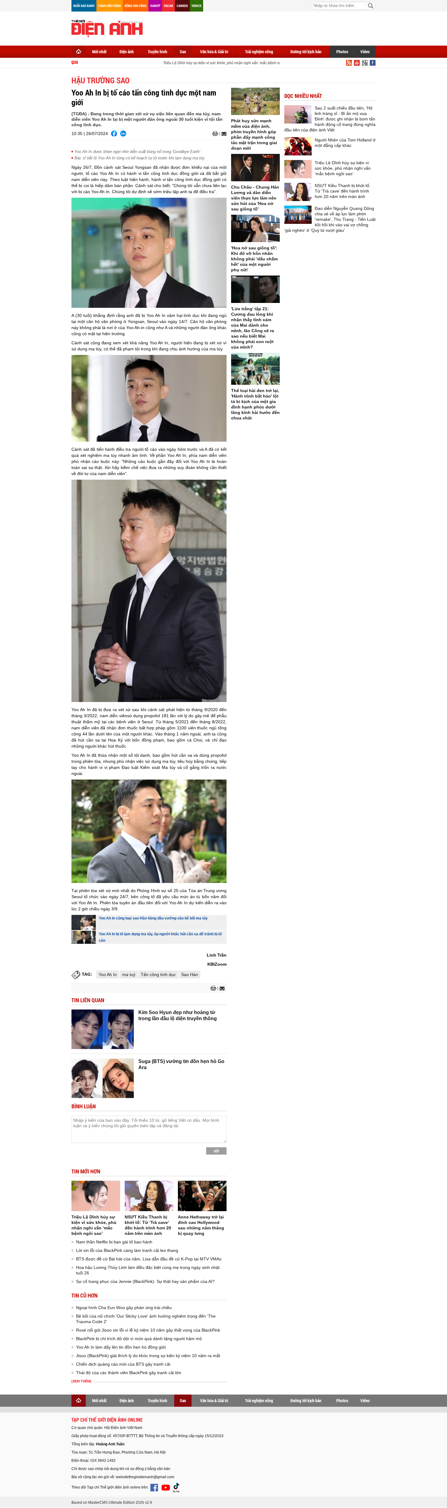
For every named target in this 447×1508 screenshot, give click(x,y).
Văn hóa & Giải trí (214, 51)
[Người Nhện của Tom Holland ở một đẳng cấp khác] (298, 146)
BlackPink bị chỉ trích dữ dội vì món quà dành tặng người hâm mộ (139, 1338)
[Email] (223, 134)
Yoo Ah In (108, 974)
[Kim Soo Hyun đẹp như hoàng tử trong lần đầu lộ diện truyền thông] (102, 1029)
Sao (183, 51)
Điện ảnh (127, 51)
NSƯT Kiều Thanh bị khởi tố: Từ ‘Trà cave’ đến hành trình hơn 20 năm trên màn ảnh (342, 191)
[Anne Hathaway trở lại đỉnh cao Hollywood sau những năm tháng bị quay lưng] (202, 1196)
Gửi (216, 1150)
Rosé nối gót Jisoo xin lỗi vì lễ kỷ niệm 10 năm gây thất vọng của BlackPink (148, 1330)
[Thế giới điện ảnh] (107, 28)
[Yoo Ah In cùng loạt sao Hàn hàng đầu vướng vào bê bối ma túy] (83, 922)
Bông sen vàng (136, 5)
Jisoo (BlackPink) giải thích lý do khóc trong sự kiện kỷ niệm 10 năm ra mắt (148, 1355)
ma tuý (128, 974)
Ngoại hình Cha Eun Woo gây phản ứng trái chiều (124, 1307)
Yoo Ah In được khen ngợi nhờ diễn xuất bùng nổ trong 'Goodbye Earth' (137, 151)
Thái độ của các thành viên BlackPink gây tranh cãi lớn (128, 1372)
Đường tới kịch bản (305, 51)
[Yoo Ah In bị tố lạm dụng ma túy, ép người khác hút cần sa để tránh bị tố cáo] (83, 937)
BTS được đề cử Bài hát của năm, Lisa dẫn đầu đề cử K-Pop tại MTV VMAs (148, 1258)
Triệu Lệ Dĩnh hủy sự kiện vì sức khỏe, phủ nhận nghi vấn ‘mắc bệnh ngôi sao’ (217, 63)
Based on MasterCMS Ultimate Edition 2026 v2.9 (111, 1502)
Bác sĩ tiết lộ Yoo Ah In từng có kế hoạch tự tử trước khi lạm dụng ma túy (139, 158)
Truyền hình (157, 51)
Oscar (168, 5)
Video (365, 51)
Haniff (155, 5)
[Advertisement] (265, 27)
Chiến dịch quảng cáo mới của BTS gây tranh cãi (123, 1364)
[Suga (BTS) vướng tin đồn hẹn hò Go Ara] (102, 1078)
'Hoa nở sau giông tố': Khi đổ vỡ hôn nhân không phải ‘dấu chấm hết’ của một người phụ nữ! (254, 258)
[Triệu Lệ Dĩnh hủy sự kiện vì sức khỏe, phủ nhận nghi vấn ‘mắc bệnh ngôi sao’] (95, 1196)
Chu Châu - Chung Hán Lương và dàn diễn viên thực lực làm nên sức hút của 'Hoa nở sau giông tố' (255, 198)
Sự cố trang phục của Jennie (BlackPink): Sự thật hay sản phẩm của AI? (145, 1281)
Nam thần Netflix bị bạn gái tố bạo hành (114, 1241)
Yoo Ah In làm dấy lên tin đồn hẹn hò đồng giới (121, 1347)
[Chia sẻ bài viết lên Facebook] (114, 133)
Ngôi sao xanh (84, 5)
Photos (342, 51)
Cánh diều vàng (109, 5)
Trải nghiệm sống (259, 51)
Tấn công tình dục (158, 974)
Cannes (182, 5)
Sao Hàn (189, 974)
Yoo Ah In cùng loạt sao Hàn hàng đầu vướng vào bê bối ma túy (153, 918)
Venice (196, 5)
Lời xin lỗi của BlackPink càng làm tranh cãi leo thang (127, 1250)
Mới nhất (99, 51)
